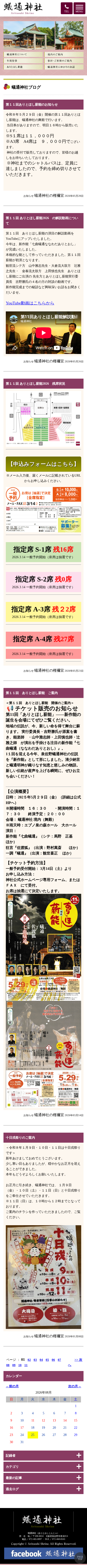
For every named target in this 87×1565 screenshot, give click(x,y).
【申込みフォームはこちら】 (43, 464)
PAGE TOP (80, 1558)
